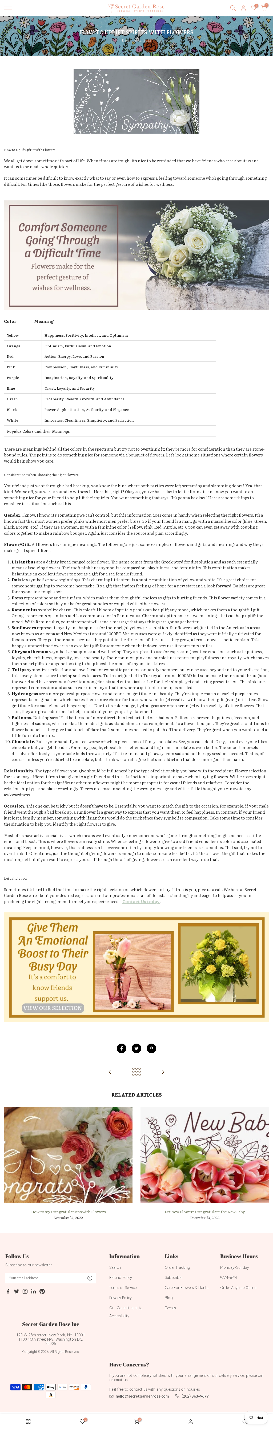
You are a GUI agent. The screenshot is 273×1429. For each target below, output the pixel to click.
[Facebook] (8, 1292)
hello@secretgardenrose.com (142, 1396)
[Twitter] (16, 1292)
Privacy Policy (120, 1298)
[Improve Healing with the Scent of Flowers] (163, 1071)
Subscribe (173, 1277)
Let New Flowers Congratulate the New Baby (205, 1211)
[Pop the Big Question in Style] (110, 1071)
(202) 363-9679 (195, 1396)
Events (170, 1308)
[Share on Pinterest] (151, 1048)
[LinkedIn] (33, 1292)
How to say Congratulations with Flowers (68, 1211)
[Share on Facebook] (121, 1048)
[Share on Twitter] (136, 1048)
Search (115, 1267)
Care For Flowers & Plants (186, 1288)
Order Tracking (177, 1267)
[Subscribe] (90, 1278)
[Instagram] (25, 1292)
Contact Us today (141, 901)
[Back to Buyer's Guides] (136, 1071)
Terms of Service (122, 1288)
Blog (169, 1298)
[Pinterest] (42, 1292)
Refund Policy (120, 1277)
